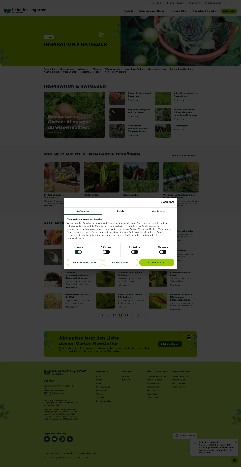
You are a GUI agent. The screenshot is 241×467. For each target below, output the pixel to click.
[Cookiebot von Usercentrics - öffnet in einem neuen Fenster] (163, 203)
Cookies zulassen (156, 262)
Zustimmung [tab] (83, 211)
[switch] (106, 252)
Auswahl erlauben (120, 262)
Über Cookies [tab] (158, 211)
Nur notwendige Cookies (84, 262)
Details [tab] (120, 211)
